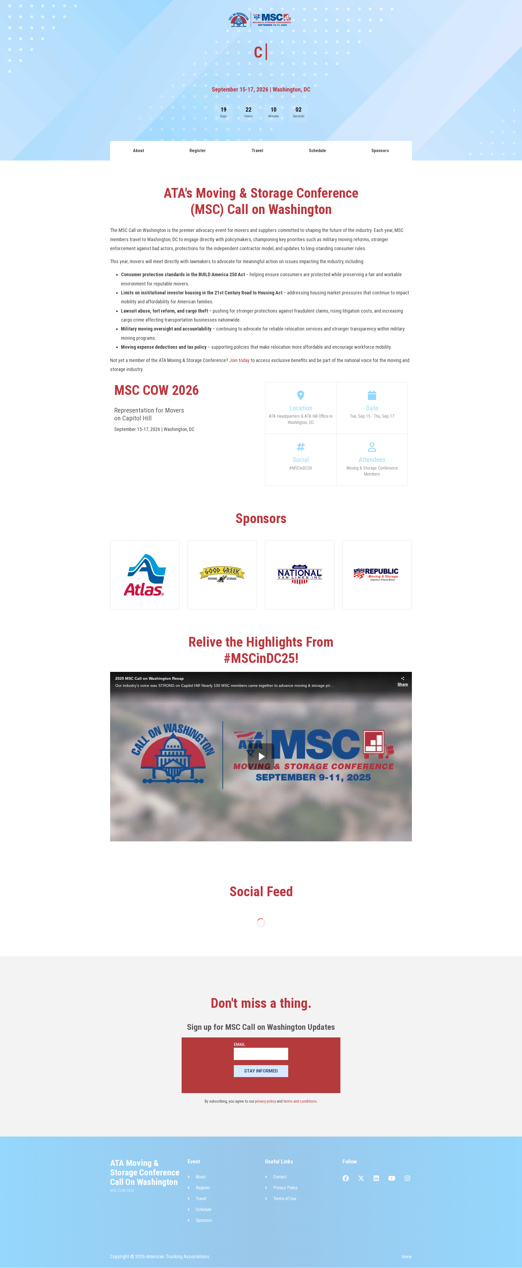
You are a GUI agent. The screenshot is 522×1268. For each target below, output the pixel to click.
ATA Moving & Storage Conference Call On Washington (144, 1172)
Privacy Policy (285, 1187)
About (99, 16)
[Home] (30, 12)
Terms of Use (284, 1198)
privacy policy (265, 1101)
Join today (239, 360)
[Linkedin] (376, 1178)
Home (407, 1256)
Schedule (154, 12)
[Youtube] (391, 1178)
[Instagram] (407, 1178)
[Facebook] (346, 1178)
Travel (135, 12)
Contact (280, 1176)
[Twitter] (361, 1178)
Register (117, 12)
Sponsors (177, 16)
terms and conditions (300, 1101)
